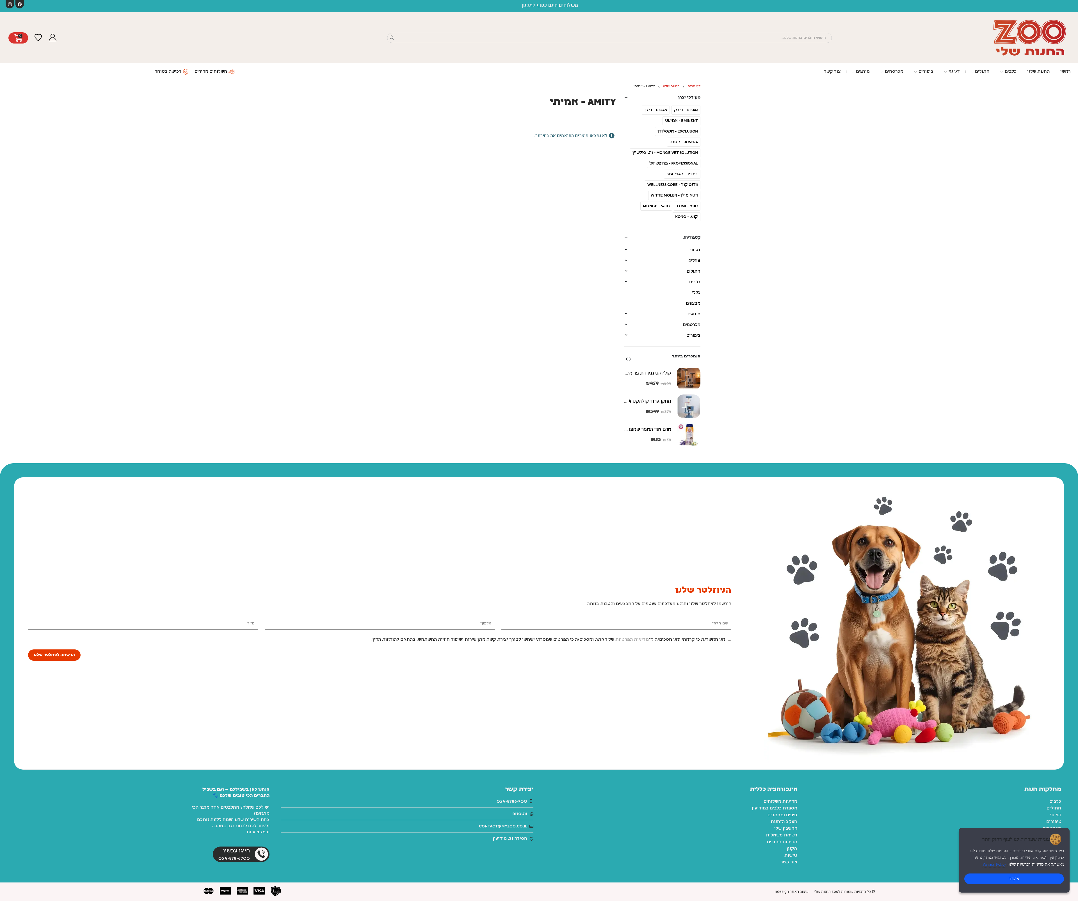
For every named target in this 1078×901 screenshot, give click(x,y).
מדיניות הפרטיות (632, 639)
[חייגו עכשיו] (261, 854)
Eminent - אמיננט (681, 120)
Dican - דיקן (655, 110)
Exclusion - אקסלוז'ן (677, 131)
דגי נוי (695, 250)
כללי (696, 292)
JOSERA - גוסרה (684, 142)
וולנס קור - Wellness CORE (672, 184)
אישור (1014, 878)
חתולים (693, 271)
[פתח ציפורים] (915, 71)
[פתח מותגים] (853, 71)
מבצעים (693, 303)
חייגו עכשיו (236, 851)
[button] (629, 359)
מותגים (694, 314)
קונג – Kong (686, 216)
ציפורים (693, 335)
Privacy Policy (994, 864)
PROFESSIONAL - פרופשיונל (673, 163)
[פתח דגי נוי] (945, 71)
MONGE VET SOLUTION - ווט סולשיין (665, 152)
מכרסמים (691, 324)
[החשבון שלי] (52, 38)
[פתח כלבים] (1001, 71)
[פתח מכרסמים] (881, 71)
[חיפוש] (391, 38)
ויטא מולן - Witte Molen (674, 195)
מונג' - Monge (656, 206)
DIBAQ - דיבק (686, 110)
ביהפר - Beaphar (682, 174)
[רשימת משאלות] (38, 38)
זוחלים (694, 260)
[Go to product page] (688, 378)
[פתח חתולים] (972, 71)
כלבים (694, 282)
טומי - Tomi (687, 206)
